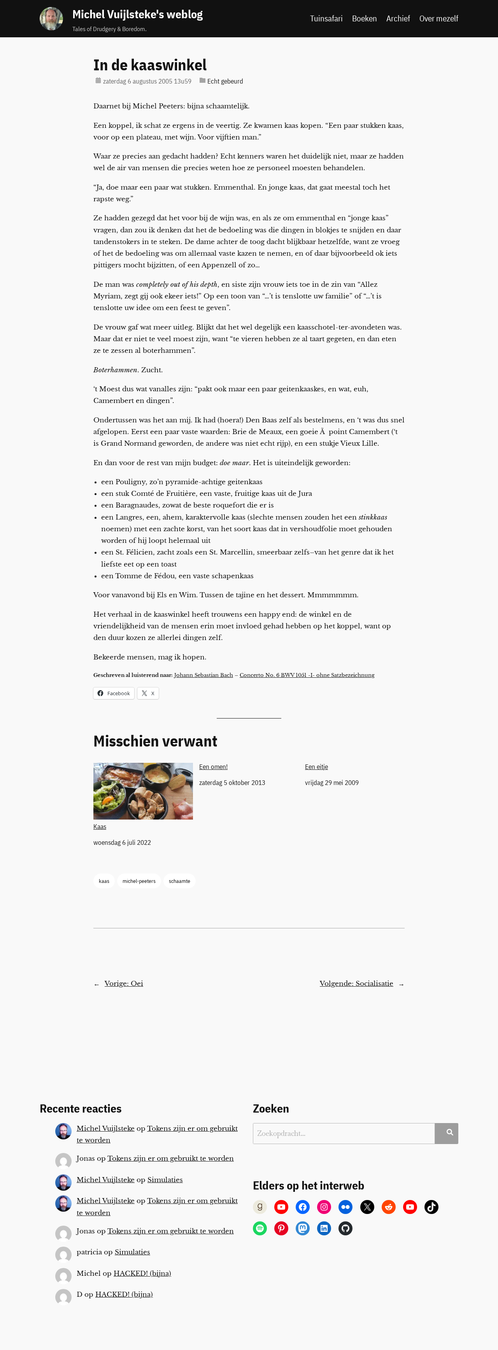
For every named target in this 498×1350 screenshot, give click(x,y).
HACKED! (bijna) (142, 1274)
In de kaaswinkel (150, 64)
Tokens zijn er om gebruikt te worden (170, 1159)
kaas (104, 880)
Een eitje (316, 767)
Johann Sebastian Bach (203, 675)
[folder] (202, 80)
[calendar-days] (98, 80)
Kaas (99, 826)
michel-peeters (139, 880)
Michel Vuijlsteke (106, 1129)
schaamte (179, 880)
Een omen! (213, 767)
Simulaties (165, 1180)
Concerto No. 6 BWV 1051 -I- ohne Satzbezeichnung (307, 675)
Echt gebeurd (225, 81)
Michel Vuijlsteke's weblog (137, 14)
